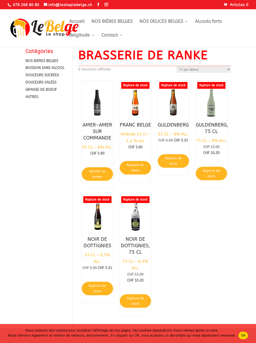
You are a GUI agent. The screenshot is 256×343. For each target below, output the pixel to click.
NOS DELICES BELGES (161, 22)
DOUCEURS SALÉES (41, 82)
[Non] (249, 333)
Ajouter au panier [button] (97, 173)
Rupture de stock (135, 167)
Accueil (77, 22)
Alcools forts (208, 22)
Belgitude (79, 35)
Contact (110, 35)
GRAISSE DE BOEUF (41, 90)
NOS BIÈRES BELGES (112, 22)
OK (243, 335)
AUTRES (32, 97)
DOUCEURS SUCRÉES (42, 75)
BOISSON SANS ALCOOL (45, 68)
